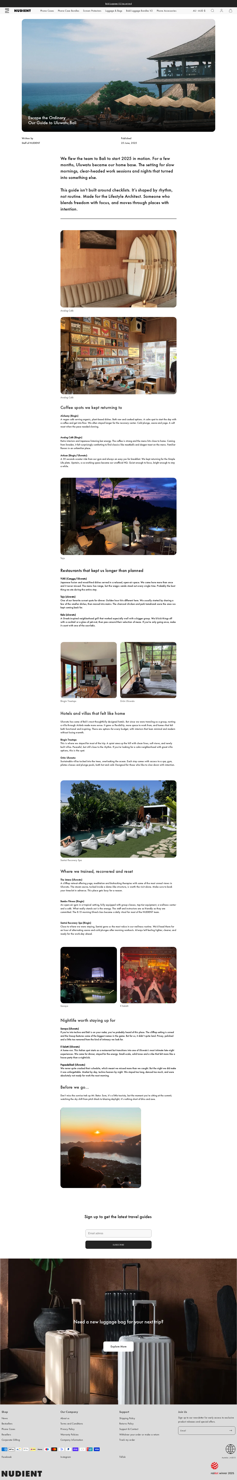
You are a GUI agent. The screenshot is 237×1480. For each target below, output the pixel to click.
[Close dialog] (140, 721)
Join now (118, 753)
